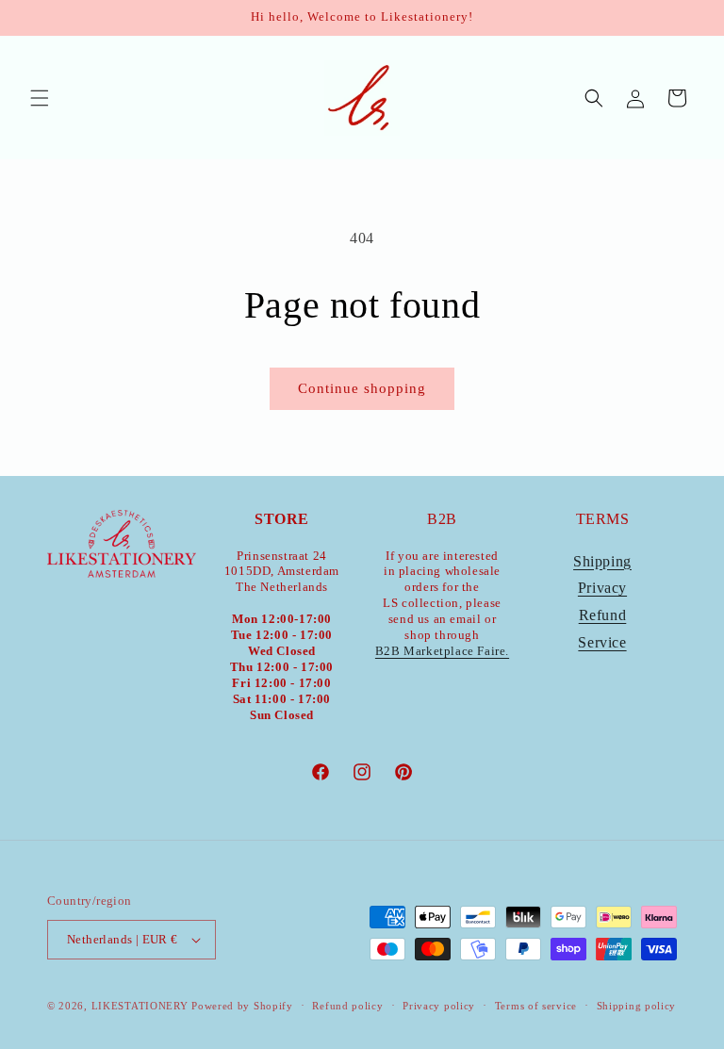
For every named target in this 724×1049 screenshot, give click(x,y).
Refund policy (347, 1005)
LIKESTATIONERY (140, 1005)
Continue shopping (362, 388)
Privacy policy (439, 1005)
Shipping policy (637, 1005)
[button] (39, 98)
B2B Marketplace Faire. (442, 651)
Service (602, 642)
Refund (603, 615)
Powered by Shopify (242, 1005)
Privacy (602, 588)
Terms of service (536, 1005)
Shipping (602, 561)
